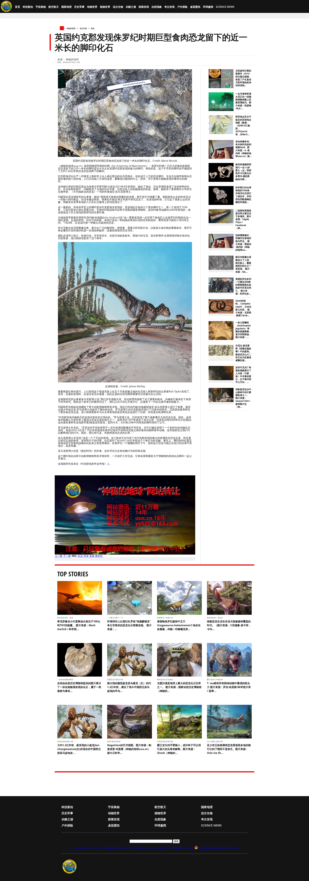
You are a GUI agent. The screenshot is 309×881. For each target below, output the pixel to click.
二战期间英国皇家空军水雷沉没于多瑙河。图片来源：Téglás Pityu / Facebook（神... (243, 219)
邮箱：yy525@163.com (139, 848)
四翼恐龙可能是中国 (115, 679)
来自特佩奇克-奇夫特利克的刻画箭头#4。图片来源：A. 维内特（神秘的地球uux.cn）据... (243, 149)
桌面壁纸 (195, 7)
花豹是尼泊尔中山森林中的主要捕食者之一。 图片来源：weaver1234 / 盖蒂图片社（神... (243, 398)
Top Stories (72, 573)
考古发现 (169, 7)
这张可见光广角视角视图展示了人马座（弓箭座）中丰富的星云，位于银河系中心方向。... (243, 375)
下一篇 (67, 556)
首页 (17, 7)
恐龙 (92, 28)
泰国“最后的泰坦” (114, 741)
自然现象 (156, 7)
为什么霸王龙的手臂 (215, 741)
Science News (225, 7)
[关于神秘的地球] (70, 866)
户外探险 (182, 7)
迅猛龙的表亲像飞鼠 (65, 741)
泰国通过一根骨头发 (165, 618)
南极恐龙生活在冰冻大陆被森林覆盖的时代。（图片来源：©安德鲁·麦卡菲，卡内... (229, 625)
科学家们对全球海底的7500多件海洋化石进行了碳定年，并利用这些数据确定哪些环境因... (243, 195)
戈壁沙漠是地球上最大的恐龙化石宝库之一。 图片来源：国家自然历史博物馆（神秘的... (179, 687)
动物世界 (92, 7)
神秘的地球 (71, 28)
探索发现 (144, 7)
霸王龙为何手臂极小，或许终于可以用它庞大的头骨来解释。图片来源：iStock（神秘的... (179, 749)
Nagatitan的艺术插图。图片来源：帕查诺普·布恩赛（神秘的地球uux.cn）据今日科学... (129, 749)
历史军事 (79, 7)
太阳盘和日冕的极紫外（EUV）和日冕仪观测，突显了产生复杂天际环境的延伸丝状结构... (243, 78)
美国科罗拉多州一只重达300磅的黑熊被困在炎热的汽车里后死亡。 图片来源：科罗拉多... (243, 286)
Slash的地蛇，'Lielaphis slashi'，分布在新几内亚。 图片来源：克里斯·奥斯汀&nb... (243, 308)
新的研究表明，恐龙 (65, 618)
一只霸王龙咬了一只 (115, 618)
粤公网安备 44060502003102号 (219, 848)
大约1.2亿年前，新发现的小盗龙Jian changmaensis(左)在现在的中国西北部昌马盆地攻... (79, 749)
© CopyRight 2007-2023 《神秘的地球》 (96, 848)
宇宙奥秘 (41, 7)
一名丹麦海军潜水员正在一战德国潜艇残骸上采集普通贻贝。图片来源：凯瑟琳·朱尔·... (243, 101)
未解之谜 (131, 7)
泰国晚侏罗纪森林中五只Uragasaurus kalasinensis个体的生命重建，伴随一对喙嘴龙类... (179, 625)
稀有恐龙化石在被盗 (165, 679)
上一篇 (58, 556)
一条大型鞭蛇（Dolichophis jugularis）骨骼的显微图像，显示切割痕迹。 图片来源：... (243, 330)
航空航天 (53, 7)
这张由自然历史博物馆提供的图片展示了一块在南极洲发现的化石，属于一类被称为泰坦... (79, 687)
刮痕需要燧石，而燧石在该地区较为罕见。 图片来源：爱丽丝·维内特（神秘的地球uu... (243, 242)
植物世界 (105, 7)
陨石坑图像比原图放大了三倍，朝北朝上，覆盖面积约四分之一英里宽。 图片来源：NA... (243, 264)
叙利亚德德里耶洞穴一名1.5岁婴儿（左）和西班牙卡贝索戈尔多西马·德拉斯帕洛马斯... (243, 172)
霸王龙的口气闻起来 (215, 679)
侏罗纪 (99, 556)
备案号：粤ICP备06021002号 (175, 848)
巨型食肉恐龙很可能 (165, 741)
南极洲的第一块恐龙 (215, 618)
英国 (91, 556)
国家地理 (66, 7)
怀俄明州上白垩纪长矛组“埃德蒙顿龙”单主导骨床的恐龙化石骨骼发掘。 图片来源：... (129, 625)
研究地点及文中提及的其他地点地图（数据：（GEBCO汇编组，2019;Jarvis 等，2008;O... (243, 125)
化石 (80, 556)
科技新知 (28, 7)
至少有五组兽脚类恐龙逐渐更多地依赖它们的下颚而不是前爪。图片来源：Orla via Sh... (229, 749)
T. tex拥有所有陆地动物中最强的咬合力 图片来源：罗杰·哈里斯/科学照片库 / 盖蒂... (229, 687)
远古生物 (118, 7)
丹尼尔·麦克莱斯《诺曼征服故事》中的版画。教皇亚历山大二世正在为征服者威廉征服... (243, 353)
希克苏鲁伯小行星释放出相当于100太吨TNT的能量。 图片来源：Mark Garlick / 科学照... (78, 625)
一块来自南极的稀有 (65, 679)
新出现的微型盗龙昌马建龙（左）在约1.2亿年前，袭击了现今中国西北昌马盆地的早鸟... (129, 687)
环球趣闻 (208, 7)
